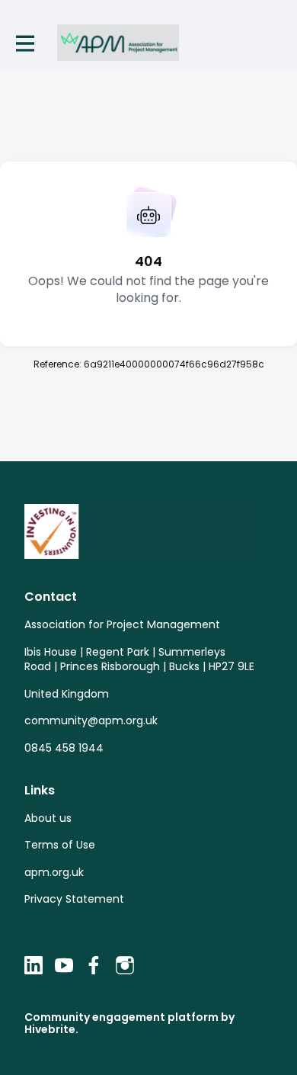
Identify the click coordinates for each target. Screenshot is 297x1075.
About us (48, 818)
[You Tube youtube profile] (64, 965)
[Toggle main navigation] (24, 43)
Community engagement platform (121, 1017)
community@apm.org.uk (91, 720)
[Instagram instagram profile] (125, 965)
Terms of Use (59, 844)
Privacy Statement (74, 899)
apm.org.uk (54, 872)
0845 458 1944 (64, 748)
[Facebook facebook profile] (94, 965)
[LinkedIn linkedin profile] (33, 965)
